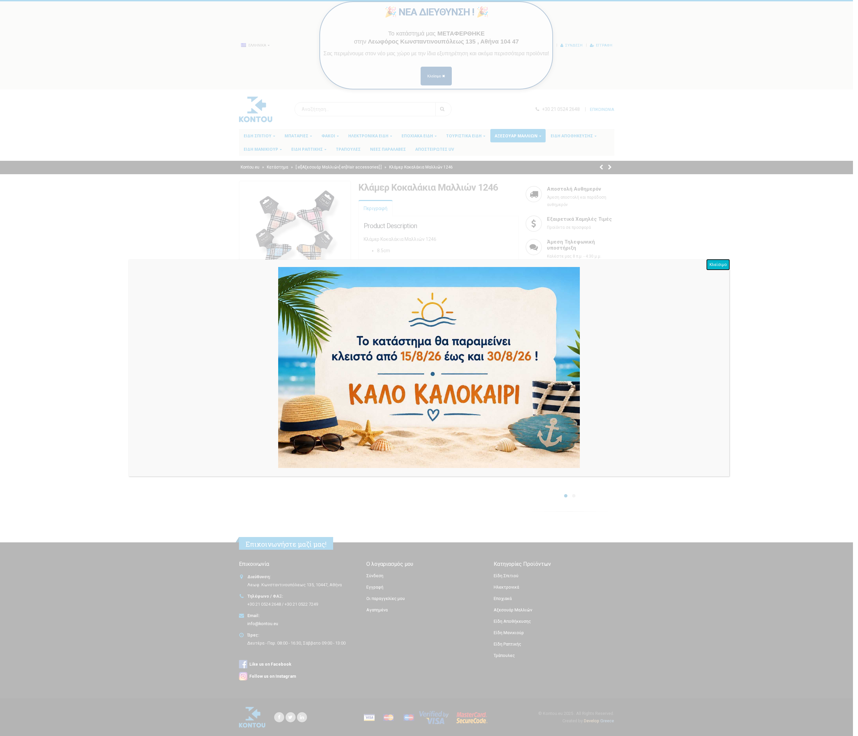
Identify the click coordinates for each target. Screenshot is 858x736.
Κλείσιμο (718, 264)
